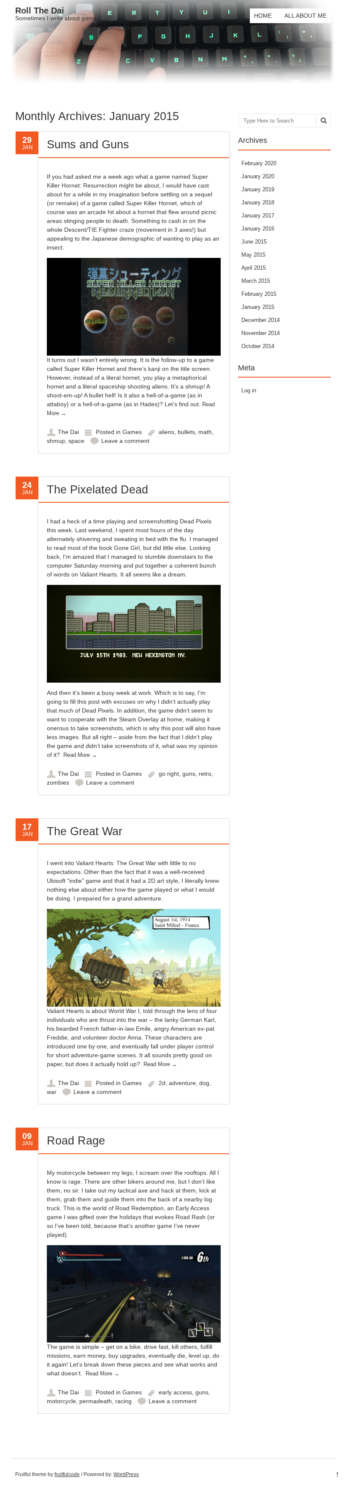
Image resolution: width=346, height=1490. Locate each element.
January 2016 (257, 228)
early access (175, 1392)
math (205, 432)
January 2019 (257, 189)
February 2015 (258, 294)
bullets (186, 432)
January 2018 (257, 202)
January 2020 (257, 176)
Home (263, 15)
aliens (166, 432)
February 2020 (258, 163)
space (76, 440)
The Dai (68, 432)
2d (162, 1083)
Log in (248, 390)
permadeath (95, 1401)
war (52, 1091)
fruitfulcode (67, 1474)
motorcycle (61, 1401)
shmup (56, 440)
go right (169, 773)
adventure (182, 1083)
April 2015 (253, 268)
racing (123, 1401)
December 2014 (260, 320)
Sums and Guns (88, 144)
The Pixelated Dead (97, 489)
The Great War (84, 831)
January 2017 (257, 215)
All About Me (305, 15)
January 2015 (257, 307)
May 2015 (253, 255)
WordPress (126, 1474)
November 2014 (260, 333)
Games (132, 432)
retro (205, 773)
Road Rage (76, 1140)
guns (188, 773)
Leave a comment (125, 440)
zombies (58, 782)
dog (204, 1083)
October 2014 (257, 346)
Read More (80, 755)
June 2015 (254, 242)
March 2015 (255, 281)
